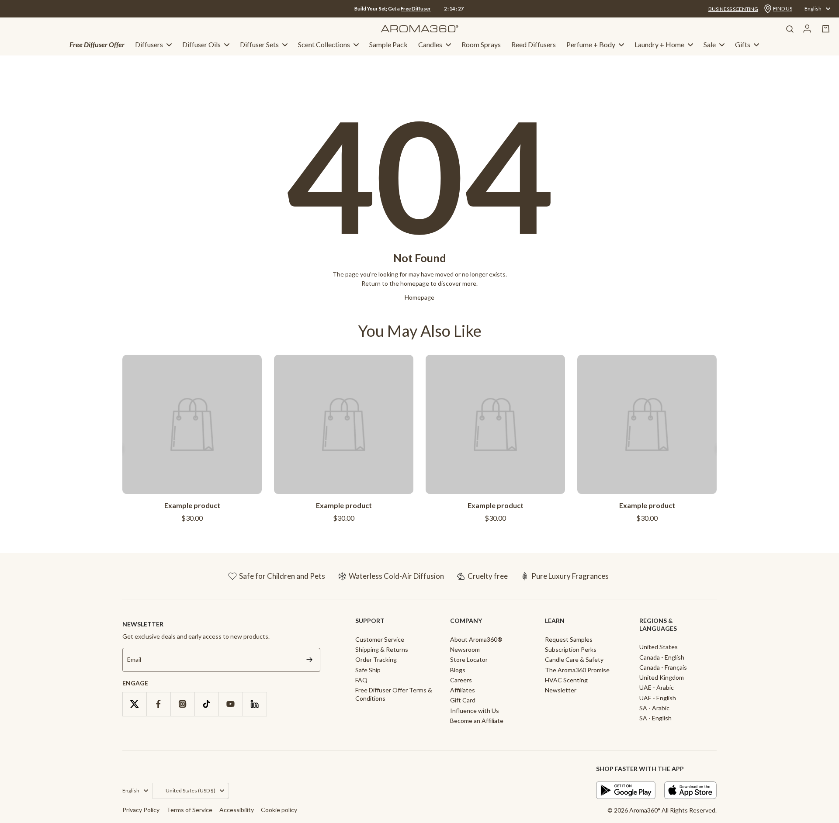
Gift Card (462, 700)
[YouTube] (230, 704)
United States (658, 646)
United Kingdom (661, 677)
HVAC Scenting (566, 680)
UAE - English (657, 698)
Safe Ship (368, 670)
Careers (461, 680)
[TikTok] (206, 704)
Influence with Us (474, 710)
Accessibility (236, 809)
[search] (789, 28)
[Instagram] (182, 704)
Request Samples (569, 639)
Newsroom (465, 649)
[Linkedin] (255, 704)
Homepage (419, 297)
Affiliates (462, 690)
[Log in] (807, 29)
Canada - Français (663, 667)
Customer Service (379, 639)
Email (134, 660)
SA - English (655, 718)
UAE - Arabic (656, 687)
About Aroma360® (476, 639)
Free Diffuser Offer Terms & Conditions (393, 694)
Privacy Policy (140, 809)
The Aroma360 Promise (577, 670)
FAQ (361, 680)
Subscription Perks (570, 649)
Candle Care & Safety (574, 659)
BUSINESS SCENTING (733, 9)
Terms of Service (189, 809)
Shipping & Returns (381, 649)
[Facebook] (158, 704)
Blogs (457, 670)
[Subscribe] (309, 659)
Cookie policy (279, 809)
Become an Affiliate (476, 720)
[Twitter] (134, 704)
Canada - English (661, 657)
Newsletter (560, 690)
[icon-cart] (826, 29)
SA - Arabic (654, 708)
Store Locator (469, 659)
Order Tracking (376, 659)
